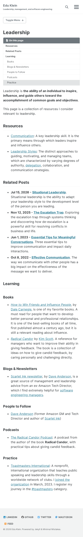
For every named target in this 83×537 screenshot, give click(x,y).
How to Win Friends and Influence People (41, 305)
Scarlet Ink (52, 418)
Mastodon (65, 517)
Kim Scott (46, 339)
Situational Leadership (49, 192)
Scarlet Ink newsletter (26, 376)
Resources (12, 45)
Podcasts (12, 77)
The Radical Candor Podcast (32, 437)
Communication (22, 136)
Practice (11, 82)
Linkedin (11, 517)
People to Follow (16, 72)
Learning (10, 56)
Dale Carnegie (21, 309)
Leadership (16, 32)
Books (10, 61)
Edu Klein (27, 6)
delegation (33, 165)
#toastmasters (42, 489)
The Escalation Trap (49, 212)
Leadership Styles (24, 151)
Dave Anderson (60, 376)
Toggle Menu (13, 20)
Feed (10, 523)
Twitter (45, 517)
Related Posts (13, 51)
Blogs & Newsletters (18, 66)
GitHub (28, 517)
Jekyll (37, 529)
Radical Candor (22, 339)
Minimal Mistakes (51, 529)
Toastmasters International (30, 466)
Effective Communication (51, 257)
